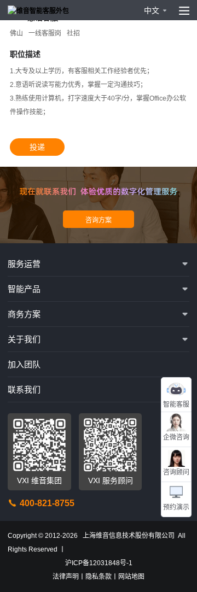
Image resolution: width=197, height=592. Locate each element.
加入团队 (24, 364)
